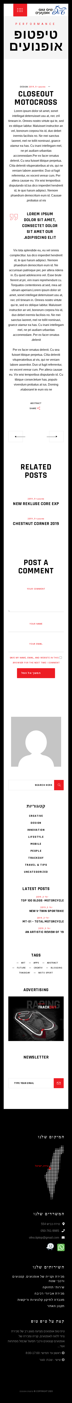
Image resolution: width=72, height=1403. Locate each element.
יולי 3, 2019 (42, 897)
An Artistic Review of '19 (44, 932)
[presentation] (12, 76)
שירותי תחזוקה (54, 1287)
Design (24, 86)
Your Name (36, 623)
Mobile (36, 844)
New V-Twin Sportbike (46, 911)
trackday (24, 973)
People (36, 851)
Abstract (36, 403)
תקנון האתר (56, 1306)
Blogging (56, 968)
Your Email (36, 644)
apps (36, 963)
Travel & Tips (36, 865)
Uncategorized (36, 872)
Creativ (38, 968)
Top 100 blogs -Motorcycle (42, 900)
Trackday (36, 858)
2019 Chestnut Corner (36, 523)
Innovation (36, 830)
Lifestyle (36, 837)
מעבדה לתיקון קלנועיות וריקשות (41, 1300)
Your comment (36, 588)
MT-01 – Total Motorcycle (43, 921)
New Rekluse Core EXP (36, 504)
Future (21, 968)
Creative (36, 816)
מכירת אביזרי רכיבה (50, 1294)
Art (23, 963)
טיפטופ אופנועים (26, 1391)
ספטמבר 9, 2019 (37, 86)
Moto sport (45, 973)
